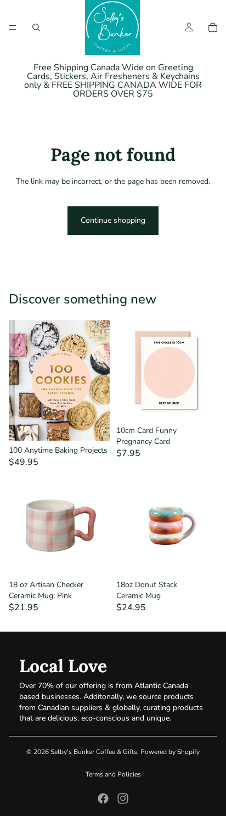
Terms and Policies (113, 774)
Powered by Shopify (170, 751)
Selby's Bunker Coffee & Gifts (93, 751)
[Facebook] (103, 798)
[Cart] (213, 27)
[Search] (36, 27)
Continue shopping (113, 220)
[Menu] (12, 27)
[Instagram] (122, 798)
